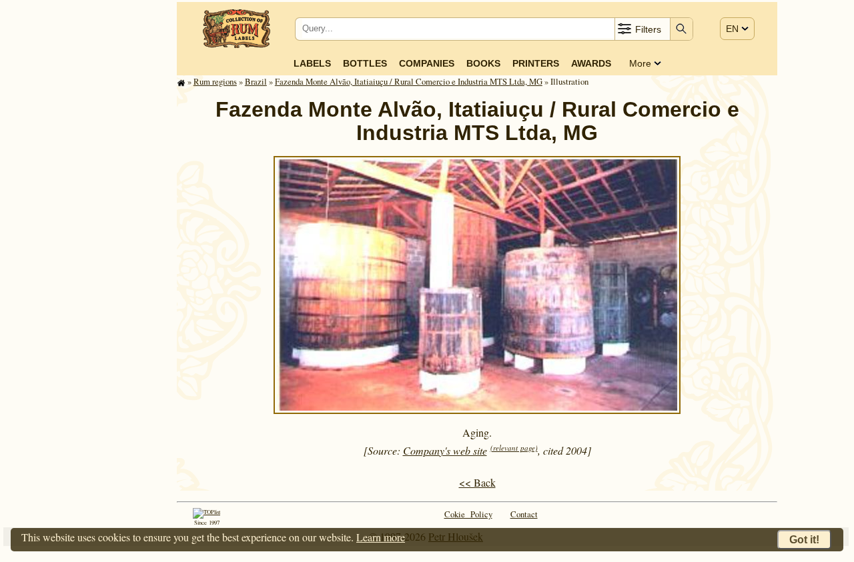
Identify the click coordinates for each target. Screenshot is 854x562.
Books (483, 63)
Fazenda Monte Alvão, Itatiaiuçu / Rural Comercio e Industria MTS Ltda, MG (408, 81)
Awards (591, 63)
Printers (535, 63)
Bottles (365, 63)
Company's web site (445, 450)
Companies (426, 63)
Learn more (380, 537)
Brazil (256, 81)
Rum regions (215, 81)
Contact (524, 514)
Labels (312, 63)
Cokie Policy (468, 514)
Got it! (804, 539)
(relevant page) (514, 448)
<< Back (477, 482)
